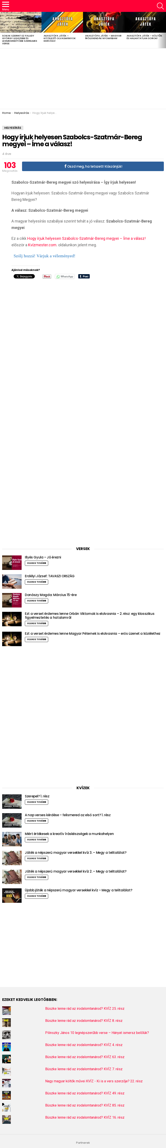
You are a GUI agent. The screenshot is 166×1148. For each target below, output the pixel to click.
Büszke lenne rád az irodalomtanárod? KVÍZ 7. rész (84, 1069)
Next (164, 30)
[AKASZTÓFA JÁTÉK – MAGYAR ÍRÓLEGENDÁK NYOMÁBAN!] (103, 22)
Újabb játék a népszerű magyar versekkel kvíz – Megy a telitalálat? (78, 890)
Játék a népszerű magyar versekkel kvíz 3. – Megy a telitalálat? (75, 852)
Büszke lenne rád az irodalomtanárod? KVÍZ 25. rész (84, 1008)
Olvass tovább (36, 563)
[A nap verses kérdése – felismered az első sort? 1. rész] (12, 820)
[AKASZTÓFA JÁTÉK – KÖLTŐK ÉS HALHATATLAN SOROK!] (145, 22)
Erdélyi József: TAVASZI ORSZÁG (50, 576)
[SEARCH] (160, 6)
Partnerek (83, 1143)
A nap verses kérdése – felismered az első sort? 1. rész (67, 815)
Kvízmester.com (42, 245)
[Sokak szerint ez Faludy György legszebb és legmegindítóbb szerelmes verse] (21, 22)
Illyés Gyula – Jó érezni (43, 557)
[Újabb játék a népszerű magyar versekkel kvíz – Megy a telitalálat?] (12, 895)
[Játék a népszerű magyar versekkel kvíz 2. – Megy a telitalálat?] (12, 877)
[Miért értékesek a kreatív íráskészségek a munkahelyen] (12, 839)
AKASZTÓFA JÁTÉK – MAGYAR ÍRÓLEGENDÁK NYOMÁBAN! (103, 37)
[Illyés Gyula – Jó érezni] (12, 562)
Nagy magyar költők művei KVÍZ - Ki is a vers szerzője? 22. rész (94, 1081)
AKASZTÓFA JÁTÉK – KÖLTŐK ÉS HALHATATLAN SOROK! (144, 37)
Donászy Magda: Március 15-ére (51, 595)
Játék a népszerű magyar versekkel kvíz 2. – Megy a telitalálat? (75, 871)
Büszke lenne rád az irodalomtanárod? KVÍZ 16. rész (84, 1117)
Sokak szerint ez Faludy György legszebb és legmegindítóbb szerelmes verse (19, 39)
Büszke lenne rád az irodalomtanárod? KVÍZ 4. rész (84, 1045)
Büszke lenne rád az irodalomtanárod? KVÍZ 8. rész (84, 1021)
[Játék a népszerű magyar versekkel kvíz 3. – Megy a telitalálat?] (12, 858)
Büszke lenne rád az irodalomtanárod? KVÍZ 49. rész (84, 1093)
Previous (2, 30)
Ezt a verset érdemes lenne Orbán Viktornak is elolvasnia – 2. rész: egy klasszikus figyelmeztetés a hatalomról (89, 615)
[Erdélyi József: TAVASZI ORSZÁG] (12, 581)
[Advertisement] (83, 78)
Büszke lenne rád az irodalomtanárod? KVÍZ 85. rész (84, 1105)
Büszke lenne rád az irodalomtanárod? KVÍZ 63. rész (84, 1057)
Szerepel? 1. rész (37, 796)
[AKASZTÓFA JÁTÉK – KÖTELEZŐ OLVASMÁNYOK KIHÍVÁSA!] (62, 22)
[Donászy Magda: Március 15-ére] (12, 600)
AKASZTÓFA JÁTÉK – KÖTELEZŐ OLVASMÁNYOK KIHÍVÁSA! (60, 38)
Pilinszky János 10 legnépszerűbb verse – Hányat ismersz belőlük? (97, 1033)
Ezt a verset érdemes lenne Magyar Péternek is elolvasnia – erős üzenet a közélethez (92, 633)
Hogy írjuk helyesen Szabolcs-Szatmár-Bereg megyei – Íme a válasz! (86, 238)
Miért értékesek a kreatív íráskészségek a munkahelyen (69, 834)
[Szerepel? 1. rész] (12, 801)
